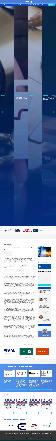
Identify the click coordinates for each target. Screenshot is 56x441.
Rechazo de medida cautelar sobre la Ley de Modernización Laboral (33, 405)
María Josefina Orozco (44, 335)
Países (34, 4)
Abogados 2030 (20, 4)
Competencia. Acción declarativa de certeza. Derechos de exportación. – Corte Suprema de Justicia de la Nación (21, 406)
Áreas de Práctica (40, 4)
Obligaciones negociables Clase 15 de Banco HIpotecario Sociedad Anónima (9, 381)
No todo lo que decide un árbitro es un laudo (46, 317)
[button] (4, 4)
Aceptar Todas (28, 438)
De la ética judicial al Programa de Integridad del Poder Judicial (46, 291)
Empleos (26, 4)
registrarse (51, 4)
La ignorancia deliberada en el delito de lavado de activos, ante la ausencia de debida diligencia (46, 307)
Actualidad (15, 4)
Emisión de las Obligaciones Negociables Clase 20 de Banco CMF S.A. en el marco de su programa (46, 381)
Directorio (30, 4)
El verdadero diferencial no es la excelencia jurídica (46, 299)
